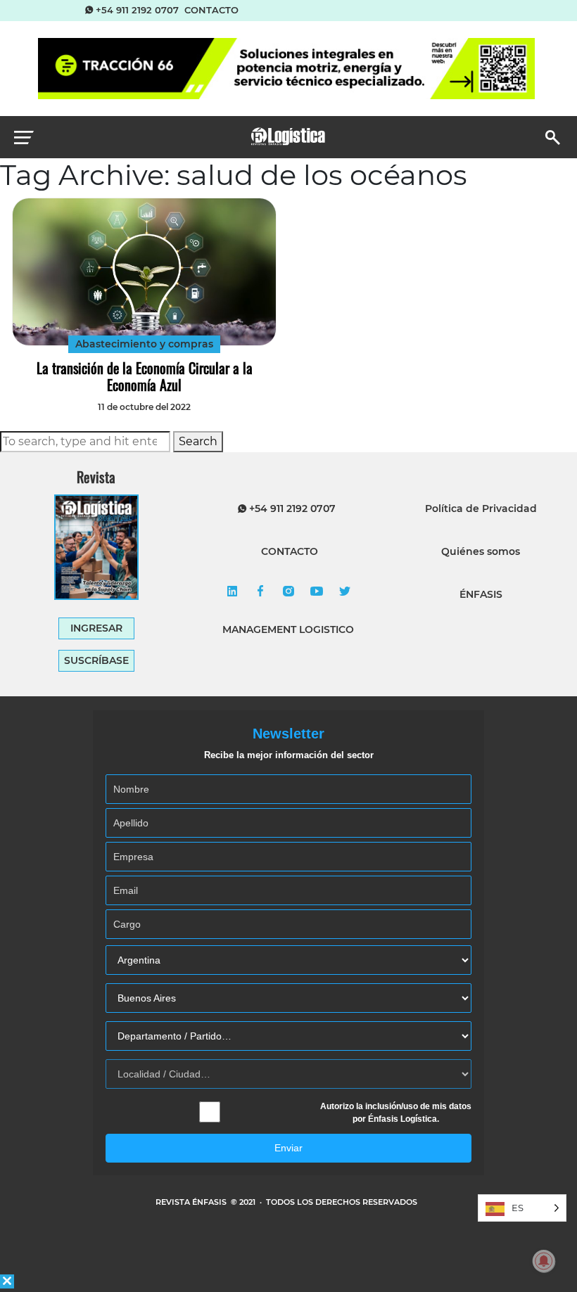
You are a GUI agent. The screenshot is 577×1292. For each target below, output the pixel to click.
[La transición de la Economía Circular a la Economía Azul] (144, 272)
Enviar (288, 1147)
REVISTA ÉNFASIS (192, 1202)
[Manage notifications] (544, 1261)
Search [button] (198, 441)
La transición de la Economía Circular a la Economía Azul (145, 376)
